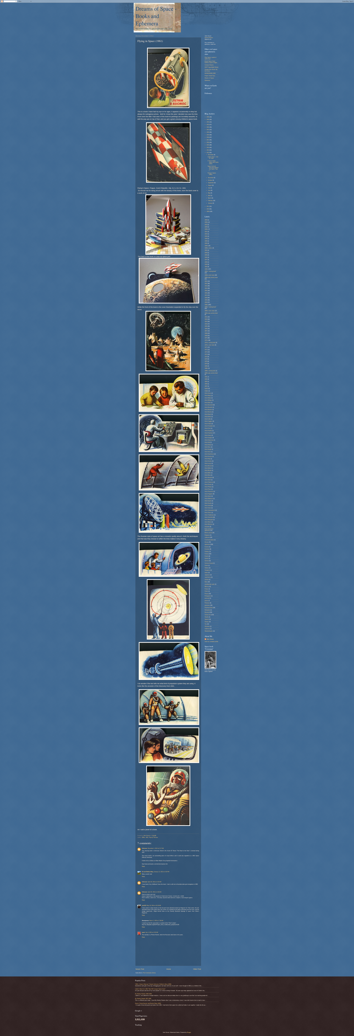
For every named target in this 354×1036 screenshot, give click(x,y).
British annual (208, 532)
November (211, 177)
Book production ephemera (209, 529)
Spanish (207, 619)
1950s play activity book (211, 277)
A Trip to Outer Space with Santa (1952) (213, 162)
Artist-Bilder (208, 398)
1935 (206, 236)
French (206, 556)
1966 (206, 328)
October (210, 180)
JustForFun (208, 577)
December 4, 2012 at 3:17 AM (156, 848)
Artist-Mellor (208, 468)
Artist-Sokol (208, 508)
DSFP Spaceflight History (211, 67)
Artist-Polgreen (209, 494)
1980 (206, 366)
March (210, 198)
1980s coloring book (210, 370)
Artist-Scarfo (208, 503)
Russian (155, 837)
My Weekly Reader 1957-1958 (143, 998)
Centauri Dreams (209, 65)
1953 (206, 286)
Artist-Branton (208, 409)
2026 (208, 117)
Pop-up (151, 837)
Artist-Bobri (208, 402)
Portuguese (208, 596)
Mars (206, 582)
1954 (206, 288)
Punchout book (209, 607)
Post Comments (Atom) (149, 973)
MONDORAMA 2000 (210, 73)
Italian (206, 572)
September (211, 182)
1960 (206, 302)
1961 (147, 837)
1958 (206, 297)
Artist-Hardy (208, 444)
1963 (206, 321)
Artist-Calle (208, 419)
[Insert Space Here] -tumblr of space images (211, 61)
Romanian (207, 610)
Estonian (207, 549)
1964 (206, 324)
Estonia (207, 546)
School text (208, 614)
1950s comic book (209, 275)
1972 (206, 349)
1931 (206, 231)
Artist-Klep (207, 458)
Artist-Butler (208, 416)
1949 (206, 264)
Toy (206, 624)
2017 (208, 140)
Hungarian (207, 570)
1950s (206, 269)
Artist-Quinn (208, 496)
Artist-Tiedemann (209, 515)
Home (168, 969)
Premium (207, 603)
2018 (208, 137)
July (209, 188)
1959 (206, 300)
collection (207, 537)
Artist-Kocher (208, 461)
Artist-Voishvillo (209, 517)
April (209, 195)
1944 (206, 252)
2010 (208, 209)
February (210, 200)
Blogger (189, 1032)
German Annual (209, 563)
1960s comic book (209, 310)
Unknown (144, 848)
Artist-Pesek (208, 484)
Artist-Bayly (208, 395)
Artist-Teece (208, 512)
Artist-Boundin (208, 407)
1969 (206, 335)
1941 (206, 250)
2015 (208, 145)
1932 (206, 234)
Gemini (206, 558)
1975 (206, 356)
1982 (206, 379)
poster (206, 600)
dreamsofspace (209, 37)
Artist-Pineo (208, 489)
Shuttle (206, 617)
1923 (206, 224)
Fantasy (207, 551)
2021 (208, 129)
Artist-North (208, 479)
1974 (206, 354)
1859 (206, 220)
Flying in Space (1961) (212, 173)
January (210, 203)
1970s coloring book (210, 342)
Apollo (206, 388)
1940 (206, 243)
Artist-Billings (208, 400)
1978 (206, 361)
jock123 (144, 905)
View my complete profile (211, 641)
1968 (206, 333)
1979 (206, 363)
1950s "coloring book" (210, 271)
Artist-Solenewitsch (210, 510)
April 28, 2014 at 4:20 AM (154, 882)
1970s (206, 340)
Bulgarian (207, 535)
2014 (208, 147)
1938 (206, 238)
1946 (206, 257)
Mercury (207, 586)
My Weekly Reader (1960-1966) (143, 993)
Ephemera (207, 80)
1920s (206, 222)
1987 (206, 386)
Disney (206, 542)
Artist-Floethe (208, 430)
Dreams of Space (209, 78)
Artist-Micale (208, 470)
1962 (206, 319)
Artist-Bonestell (209, 405)
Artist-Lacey (208, 463)
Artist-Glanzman (209, 440)
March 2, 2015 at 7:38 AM (156, 920)
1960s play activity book (211, 313)
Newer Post (140, 969)
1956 (206, 293)
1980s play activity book (211, 373)
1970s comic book (209, 345)
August (210, 185)
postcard (207, 598)
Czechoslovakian (209, 539)
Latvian (207, 579)
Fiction (206, 553)
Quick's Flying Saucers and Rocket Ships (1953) (148, 1003)
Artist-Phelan (208, 486)
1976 (206, 359)
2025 (208, 119)
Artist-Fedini (208, 423)
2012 (208, 152)
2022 (208, 127)
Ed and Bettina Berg (147, 871)
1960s (143, 837)
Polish (206, 591)
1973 (206, 352)
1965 (206, 326)
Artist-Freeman (209, 433)
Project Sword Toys (210, 75)
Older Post (197, 969)
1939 (206, 241)
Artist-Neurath (208, 477)
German (207, 560)
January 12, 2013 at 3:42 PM (161, 871)
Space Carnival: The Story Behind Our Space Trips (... (213, 168)
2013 (208, 150)
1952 (206, 283)
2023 (208, 124)
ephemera (207, 544)
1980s (206, 368)
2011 (208, 206)
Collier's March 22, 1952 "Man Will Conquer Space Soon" (150, 989)
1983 (206, 381)
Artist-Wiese (208, 522)
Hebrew (207, 568)
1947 (206, 259)
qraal (143, 932)
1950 (206, 266)
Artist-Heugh (208, 449)
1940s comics (208, 248)
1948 (206, 262)
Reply (143, 866)
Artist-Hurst (208, 451)
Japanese (207, 575)
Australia (207, 526)
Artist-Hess (208, 447)
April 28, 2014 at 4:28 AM (154, 892)
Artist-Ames (208, 393)
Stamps (207, 621)
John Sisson (210, 639)
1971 (206, 347)
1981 (206, 376)
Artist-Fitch (208, 428)
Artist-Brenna (208, 412)
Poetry (206, 589)
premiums (207, 605)
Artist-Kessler (208, 456)
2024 (208, 122)
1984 (206, 383)
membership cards (210, 584)
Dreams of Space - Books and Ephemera (156, 16)
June (209, 190)
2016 (208, 142)
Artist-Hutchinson (209, 454)
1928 (206, 227)
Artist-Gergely (208, 437)
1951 (206, 281)
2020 (208, 132)
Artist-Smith (208, 505)
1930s (206, 229)
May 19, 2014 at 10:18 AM (154, 905)
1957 (206, 295)
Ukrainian (207, 626)
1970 (206, 338)
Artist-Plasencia (209, 491)
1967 (206, 331)
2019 (208, 134)
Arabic (206, 391)
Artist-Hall (207, 442)
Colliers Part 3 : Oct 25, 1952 (213, 157)
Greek (206, 565)
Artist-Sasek (208, 501)
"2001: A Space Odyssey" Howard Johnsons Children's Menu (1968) (153, 984)
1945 (206, 255)
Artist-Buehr (208, 414)
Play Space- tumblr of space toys (210, 58)
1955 (206, 290)
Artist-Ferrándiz (209, 426)
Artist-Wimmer (208, 524)
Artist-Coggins (208, 421)
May (209, 193)
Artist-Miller (208, 472)
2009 (208, 211)
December (211, 154)
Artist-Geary (208, 435)
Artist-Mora (208, 475)
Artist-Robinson (209, 498)
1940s (206, 245)
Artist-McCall (208, 465)
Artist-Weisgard (209, 519)
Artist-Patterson (209, 482)
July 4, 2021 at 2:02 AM (151, 932)
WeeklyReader (208, 631)
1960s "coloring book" (210, 307)
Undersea (207, 628)
